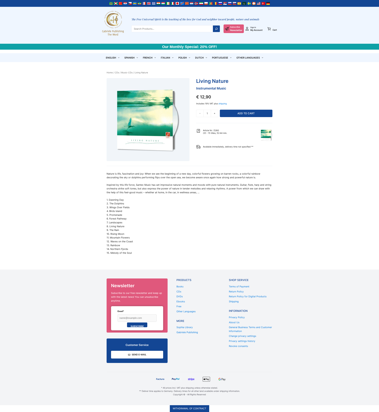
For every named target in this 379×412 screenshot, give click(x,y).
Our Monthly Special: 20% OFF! (189, 47)
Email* (121, 311)
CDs (117, 72)
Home (110, 72)
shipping (223, 103)
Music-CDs (127, 72)
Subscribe (137, 326)
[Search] (216, 28)
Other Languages (248, 57)
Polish (182, 57)
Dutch (199, 57)
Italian (165, 57)
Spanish (129, 57)
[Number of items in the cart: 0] (269, 28)
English (111, 57)
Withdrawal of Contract (189, 408)
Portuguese (220, 57)
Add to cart (246, 113)
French (147, 57)
